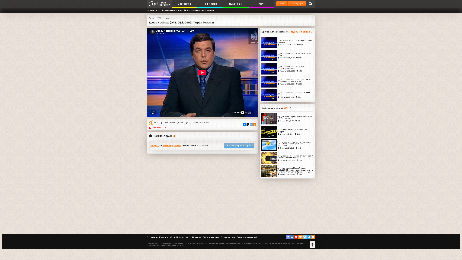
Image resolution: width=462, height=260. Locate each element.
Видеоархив (184, 4)
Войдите (155, 146)
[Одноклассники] (254, 124)
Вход (281, 4)
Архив (151, 18)
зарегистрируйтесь (172, 146)
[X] (248, 124)
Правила (196, 237)
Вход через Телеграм (241, 145)
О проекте (152, 237)
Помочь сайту (183, 237)
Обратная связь (211, 237)
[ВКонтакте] (244, 124)
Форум (261, 4)
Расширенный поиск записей (200, 10)
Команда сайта (167, 237)
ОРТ (159, 18)
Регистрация (297, 4)
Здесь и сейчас (171, 18)
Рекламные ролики (173, 10)
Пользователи (228, 237)
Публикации (235, 4)
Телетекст (155, 10)
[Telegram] (251, 124)
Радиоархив (210, 4)
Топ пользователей (247, 237)
